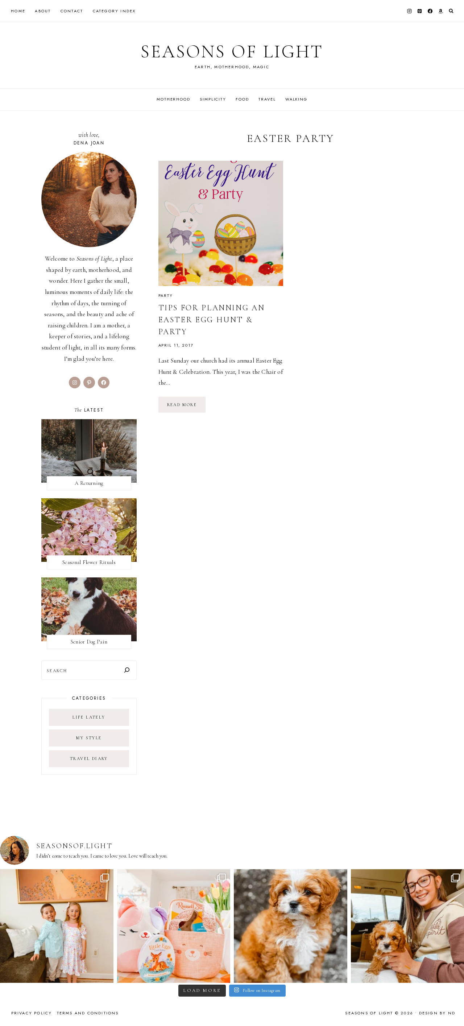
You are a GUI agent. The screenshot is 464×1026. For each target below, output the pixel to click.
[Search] (127, 670)
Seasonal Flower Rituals (89, 562)
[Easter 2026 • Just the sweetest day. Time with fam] (56, 926)
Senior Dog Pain (89, 641)
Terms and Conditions (88, 1013)
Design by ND (437, 1013)
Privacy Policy (31, 1013)
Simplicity (213, 99)
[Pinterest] (419, 11)
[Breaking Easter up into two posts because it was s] (174, 926)
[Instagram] (409, 11)
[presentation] (220, 223)
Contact (72, 11)
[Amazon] (440, 11)
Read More (186, 407)
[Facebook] (430, 11)
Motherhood (173, 99)
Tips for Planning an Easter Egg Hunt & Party (211, 319)
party (165, 295)
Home (18, 11)
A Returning (89, 483)
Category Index (114, 11)
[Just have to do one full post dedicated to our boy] (290, 926)
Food (242, 99)
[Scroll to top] (451, 1006)
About (43, 11)
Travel (267, 99)
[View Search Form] (451, 11)
